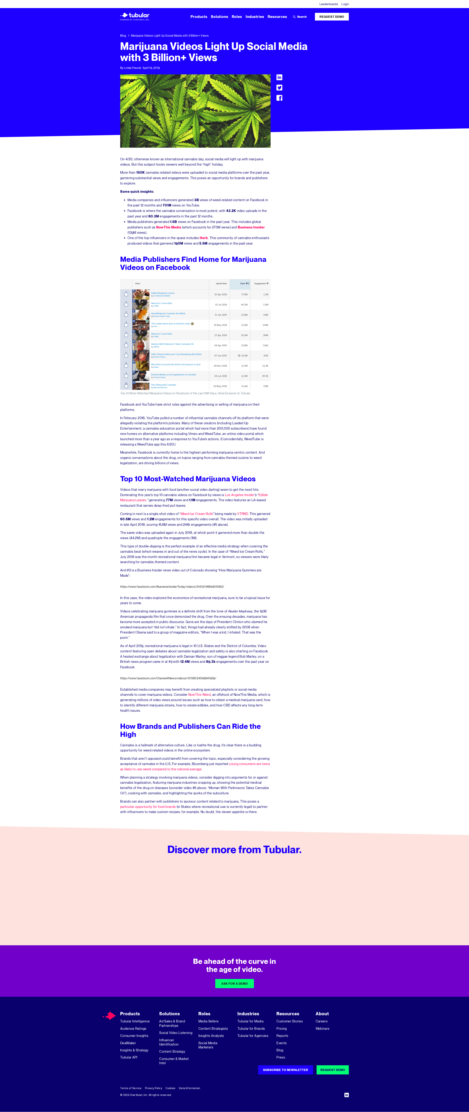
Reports (282, 1036)
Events (281, 1043)
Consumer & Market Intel (174, 1061)
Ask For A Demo (234, 983)
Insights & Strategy (134, 1050)
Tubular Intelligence (135, 1021)
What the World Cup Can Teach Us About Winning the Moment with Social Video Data (154, 917)
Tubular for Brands (251, 1028)
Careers (322, 1021)
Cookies (170, 1088)
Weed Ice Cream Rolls (197, 514)
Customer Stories (289, 1021)
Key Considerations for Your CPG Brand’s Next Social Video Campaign (311, 917)
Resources (287, 1013)
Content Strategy (172, 1051)
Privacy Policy (153, 1088)
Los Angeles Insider (240, 495)
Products (130, 1013)
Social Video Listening (175, 1033)
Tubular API (128, 1057)
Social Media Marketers (207, 1045)
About (322, 1013)
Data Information (189, 1088)
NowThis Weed (199, 694)
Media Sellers (208, 1021)
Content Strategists (213, 1028)
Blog (123, 35)
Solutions (169, 1013)
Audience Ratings (133, 1028)
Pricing (281, 1028)
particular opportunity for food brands (148, 807)
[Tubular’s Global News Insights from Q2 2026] (234, 900)
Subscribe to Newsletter (285, 1070)
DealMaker (128, 1043)
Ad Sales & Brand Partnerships (172, 1023)
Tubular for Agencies (252, 1036)
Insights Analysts (211, 1036)
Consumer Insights (134, 1036)
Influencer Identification (169, 1042)
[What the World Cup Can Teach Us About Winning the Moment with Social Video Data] (156, 900)
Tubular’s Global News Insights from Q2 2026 (233, 915)
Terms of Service (131, 1088)
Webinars (323, 1028)
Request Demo (332, 17)
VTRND (242, 514)
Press (280, 1057)
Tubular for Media (250, 1021)
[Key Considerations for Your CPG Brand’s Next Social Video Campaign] (312, 900)
